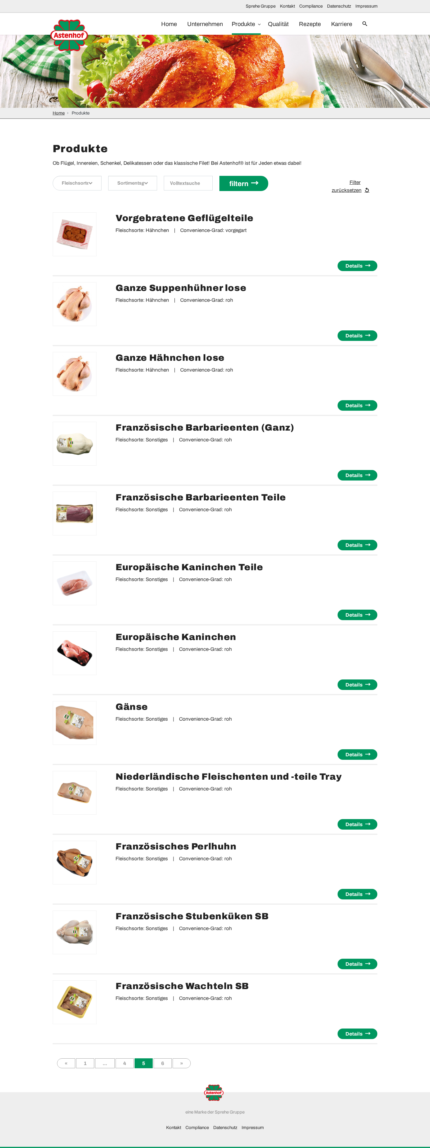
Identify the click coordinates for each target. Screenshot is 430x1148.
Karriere (341, 24)
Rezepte (310, 24)
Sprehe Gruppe (261, 6)
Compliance (311, 6)
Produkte (244, 24)
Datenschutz (339, 6)
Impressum (366, 6)
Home (169, 24)
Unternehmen (205, 24)
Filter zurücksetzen (347, 186)
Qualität (278, 24)
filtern (238, 184)
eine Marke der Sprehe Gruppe (215, 1112)
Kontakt (287, 6)
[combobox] (77, 183)
